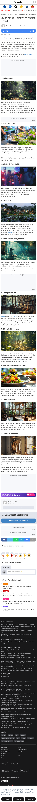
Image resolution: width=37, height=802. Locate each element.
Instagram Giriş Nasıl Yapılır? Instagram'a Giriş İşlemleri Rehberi (18, 718)
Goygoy (6, 583)
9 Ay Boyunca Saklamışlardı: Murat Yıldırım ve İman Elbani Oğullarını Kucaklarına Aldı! (18, 602)
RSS (19, 756)
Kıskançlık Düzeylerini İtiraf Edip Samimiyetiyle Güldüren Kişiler (17, 587)
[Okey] (10, 6)
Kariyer (19, 747)
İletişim (3, 758)
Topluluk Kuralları (5, 753)
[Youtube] (13, 763)
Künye (19, 753)
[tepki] (3, 555)
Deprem (10, 735)
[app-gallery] (25, 770)
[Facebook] (6, 763)
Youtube (23, 735)
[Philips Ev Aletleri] (4, 6)
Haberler (3, 14)
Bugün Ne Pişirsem (7, 741)
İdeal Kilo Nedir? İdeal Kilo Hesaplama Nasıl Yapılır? (14, 712)
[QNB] (21, 6)
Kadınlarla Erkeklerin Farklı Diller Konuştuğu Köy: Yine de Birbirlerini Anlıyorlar (19, 610)
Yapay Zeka (17, 14)
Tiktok (23, 738)
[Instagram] (2, 763)
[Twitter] (10, 763)
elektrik (10, 232)
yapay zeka (28, 54)
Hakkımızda (4, 747)
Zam (16, 735)
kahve (15, 317)
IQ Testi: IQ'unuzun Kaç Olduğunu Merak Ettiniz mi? (15, 727)
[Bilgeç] (32, 6)
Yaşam (5, 606)
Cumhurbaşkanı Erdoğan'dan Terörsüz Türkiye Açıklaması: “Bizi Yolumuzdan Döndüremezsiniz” (17, 594)
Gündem (6, 591)
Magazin (6, 599)
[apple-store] (6, 770)
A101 (18, 738)
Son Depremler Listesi (7, 679)
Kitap (3, 317)
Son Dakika (30, 738)
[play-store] (15, 770)
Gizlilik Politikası (5, 751)
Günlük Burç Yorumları (8, 738)
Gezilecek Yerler (19, 741)
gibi (20, 359)
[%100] (15, 6)
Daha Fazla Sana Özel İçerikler (17, 520)
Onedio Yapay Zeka (15, 25)
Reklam (3, 756)
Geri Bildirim (4, 749)
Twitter (4, 735)
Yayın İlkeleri (21, 751)
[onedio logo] (17, 781)
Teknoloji (10, 14)
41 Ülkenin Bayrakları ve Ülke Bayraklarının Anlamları (15, 721)
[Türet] (27, 6)
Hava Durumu (5, 676)
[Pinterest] (17, 763)
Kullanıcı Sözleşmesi (23, 749)
